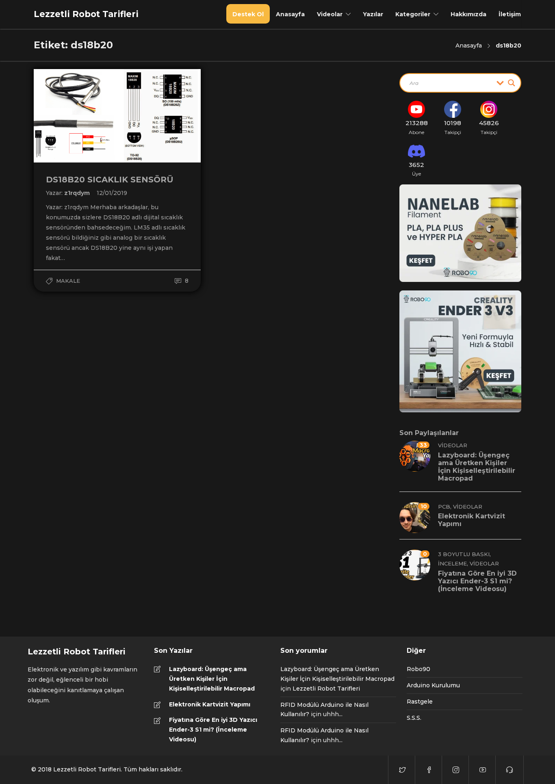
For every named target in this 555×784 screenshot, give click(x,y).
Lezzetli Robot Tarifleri (326, 688)
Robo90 (418, 669)
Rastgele (420, 701)
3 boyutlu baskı (464, 554)
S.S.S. (414, 717)
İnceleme (452, 563)
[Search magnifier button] (511, 83)
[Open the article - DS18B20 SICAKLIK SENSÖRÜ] (75, 115)
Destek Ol (248, 14)
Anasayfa (290, 14)
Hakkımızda (468, 14)
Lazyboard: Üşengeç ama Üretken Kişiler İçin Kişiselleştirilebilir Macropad (212, 678)
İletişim (510, 14)
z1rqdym (77, 193)
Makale (68, 280)
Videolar (330, 14)
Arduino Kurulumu (433, 685)
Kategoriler (412, 14)
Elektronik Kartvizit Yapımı (209, 704)
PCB (444, 506)
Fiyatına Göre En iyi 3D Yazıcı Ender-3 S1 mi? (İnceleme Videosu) (213, 729)
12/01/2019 (112, 193)
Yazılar (373, 14)
